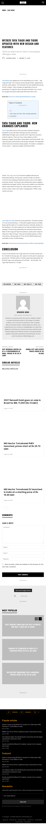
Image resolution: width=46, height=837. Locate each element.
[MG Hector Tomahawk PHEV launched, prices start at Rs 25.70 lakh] (23, 427)
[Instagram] (21, 712)
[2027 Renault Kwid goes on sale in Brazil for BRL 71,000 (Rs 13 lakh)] (23, 384)
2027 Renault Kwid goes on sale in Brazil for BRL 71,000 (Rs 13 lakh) (22, 401)
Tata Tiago (5, 130)
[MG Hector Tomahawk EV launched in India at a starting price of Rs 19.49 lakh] (23, 473)
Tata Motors (5, 80)
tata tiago (17, 284)
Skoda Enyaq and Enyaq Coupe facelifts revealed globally (26, 243)
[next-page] (7, 507)
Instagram (28, 712)
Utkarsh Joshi (11, 58)
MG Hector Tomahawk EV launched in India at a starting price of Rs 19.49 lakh (23, 492)
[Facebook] (8, 712)
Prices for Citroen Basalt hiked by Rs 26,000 (22, 96)
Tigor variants (37, 89)
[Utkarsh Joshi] (4, 58)
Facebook (15, 712)
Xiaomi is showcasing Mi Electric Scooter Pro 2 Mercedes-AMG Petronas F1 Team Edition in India (21, 725)
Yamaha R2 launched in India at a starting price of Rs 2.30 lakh (23, 649)
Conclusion (13, 116)
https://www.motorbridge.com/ (23, 315)
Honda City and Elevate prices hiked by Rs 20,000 (35, 351)
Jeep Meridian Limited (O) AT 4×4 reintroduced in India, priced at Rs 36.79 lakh (11, 352)
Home (4, 10)
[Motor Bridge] (23, 2)
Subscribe (23, 802)
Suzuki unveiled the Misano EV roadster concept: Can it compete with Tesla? (21, 778)
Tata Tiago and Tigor (13, 175)
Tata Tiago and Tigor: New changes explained (23, 113)
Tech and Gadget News (23, 590)
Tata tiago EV (28, 284)
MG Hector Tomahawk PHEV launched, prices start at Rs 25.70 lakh (22, 446)
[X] (35, 712)
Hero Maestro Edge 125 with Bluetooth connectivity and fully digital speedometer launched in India (22, 738)
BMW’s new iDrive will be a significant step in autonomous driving (22, 732)
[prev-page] (3, 507)
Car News (11, 10)
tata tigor (38, 284)
